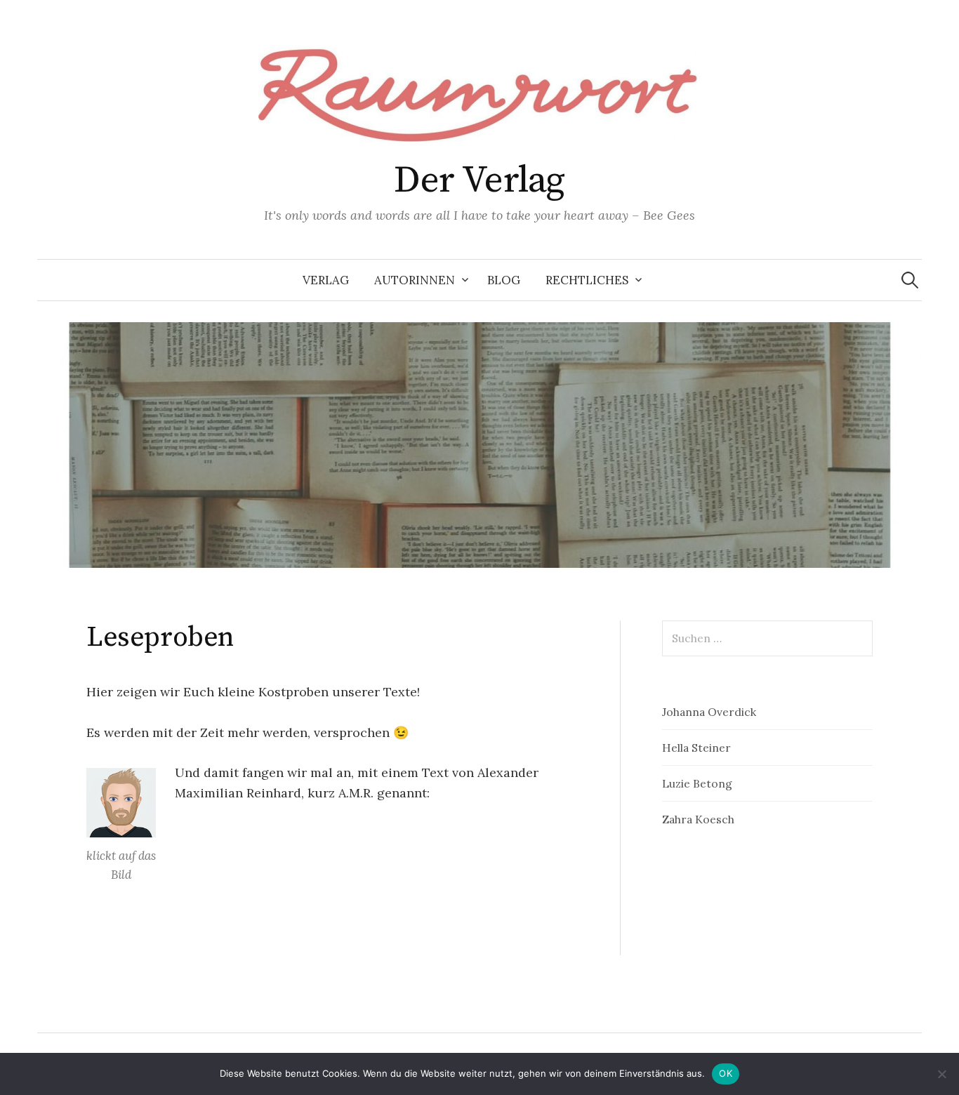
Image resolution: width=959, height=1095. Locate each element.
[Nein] (941, 1074)
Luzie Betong (697, 783)
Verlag (326, 280)
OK (725, 1073)
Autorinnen (414, 280)
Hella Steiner (696, 748)
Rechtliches (586, 280)
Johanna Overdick (709, 712)
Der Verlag (479, 180)
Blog (503, 280)
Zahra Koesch (698, 819)
